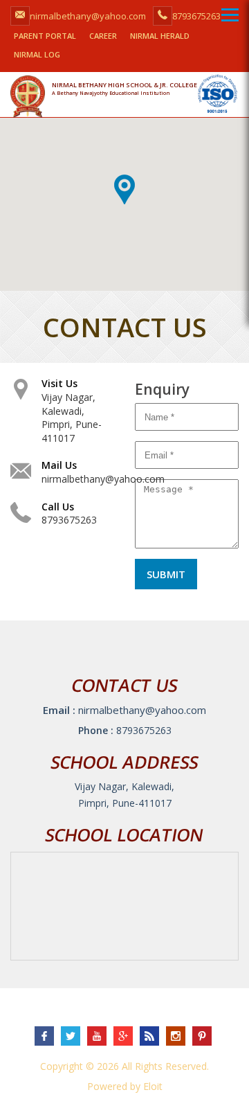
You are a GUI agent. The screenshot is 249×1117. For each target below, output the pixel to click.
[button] (124, 189)
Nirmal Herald (160, 35)
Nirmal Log (37, 54)
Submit (166, 574)
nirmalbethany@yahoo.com (103, 478)
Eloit (153, 1086)
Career (103, 35)
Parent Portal (45, 35)
